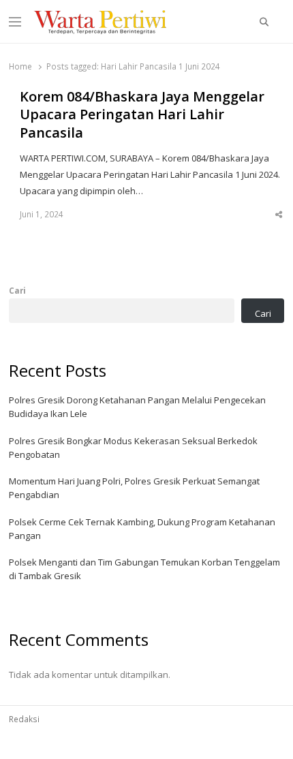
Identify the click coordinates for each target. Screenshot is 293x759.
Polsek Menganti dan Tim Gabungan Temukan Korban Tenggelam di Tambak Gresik (144, 569)
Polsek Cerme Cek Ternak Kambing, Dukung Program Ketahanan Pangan (142, 529)
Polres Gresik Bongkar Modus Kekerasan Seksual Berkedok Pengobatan (133, 448)
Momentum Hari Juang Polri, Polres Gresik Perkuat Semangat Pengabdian (134, 488)
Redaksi (24, 718)
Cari (17, 290)
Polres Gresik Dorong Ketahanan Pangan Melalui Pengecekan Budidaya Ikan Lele (137, 407)
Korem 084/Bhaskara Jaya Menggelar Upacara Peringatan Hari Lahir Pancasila (142, 115)
